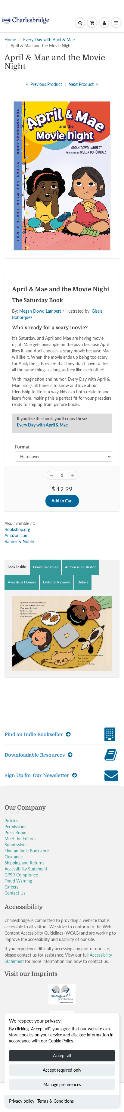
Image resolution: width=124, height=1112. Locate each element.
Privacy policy (21, 1101)
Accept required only (62, 1070)
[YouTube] (91, 117)
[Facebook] (47, 117)
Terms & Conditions (55, 1101)
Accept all (62, 1055)
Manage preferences (62, 1084)
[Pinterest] (61, 117)
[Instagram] (76, 117)
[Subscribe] (86, 97)
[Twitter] (32, 117)
